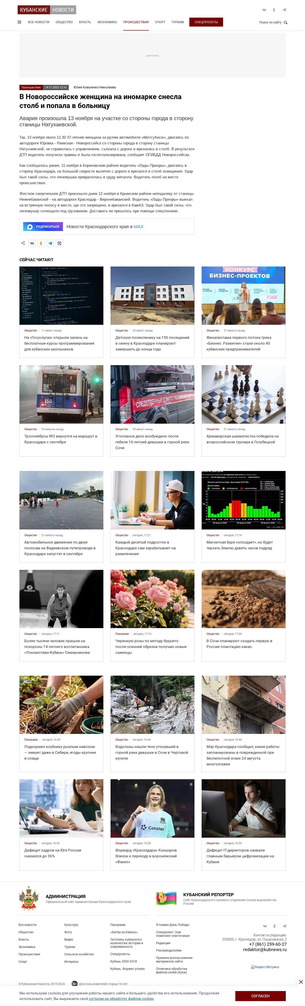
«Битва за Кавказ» (124, 932)
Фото (68, 932)
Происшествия (136, 22)
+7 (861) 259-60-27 (268, 944)
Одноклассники (274, 9)
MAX (139, 226)
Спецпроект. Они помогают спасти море (173, 933)
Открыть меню (20, 23)
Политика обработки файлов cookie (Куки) (171, 970)
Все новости (38, 22)
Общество (64, 22)
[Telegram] (50, 243)
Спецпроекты (206, 22)
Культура (71, 925)
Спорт (160, 22)
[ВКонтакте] (32, 243)
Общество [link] (30, 330)
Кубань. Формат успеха (127, 969)
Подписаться (47, 226)
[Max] (59, 243)
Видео (68, 939)
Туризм (177, 22)
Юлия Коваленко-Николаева (95, 87)
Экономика (107, 22)
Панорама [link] (122, 633)
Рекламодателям (168, 950)
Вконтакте (264, 9)
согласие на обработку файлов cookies (121, 999)
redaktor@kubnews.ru (265, 949)
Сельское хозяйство (79, 954)
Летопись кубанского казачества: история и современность (126, 943)
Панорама (117, 925)
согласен (260, 996)
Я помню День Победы (172, 925)
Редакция (163, 943)
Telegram (284, 9)
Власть (85, 22)
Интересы (71, 961)
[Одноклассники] (41, 243)
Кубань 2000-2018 (123, 961)
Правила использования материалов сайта (174, 959)
